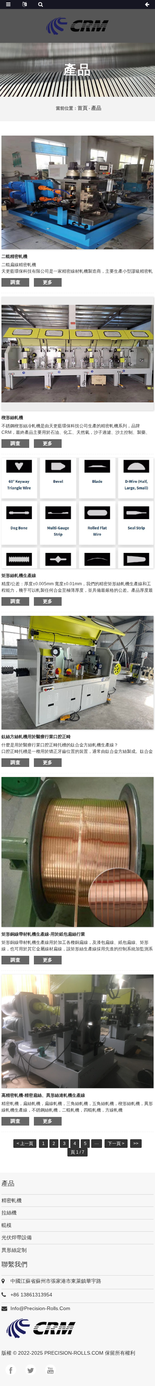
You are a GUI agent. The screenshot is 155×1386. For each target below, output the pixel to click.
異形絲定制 (14, 1250)
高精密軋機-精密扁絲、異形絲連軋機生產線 (43, 1095)
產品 (96, 108)
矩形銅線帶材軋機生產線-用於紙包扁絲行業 (43, 934)
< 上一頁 (25, 1143)
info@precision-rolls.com (40, 1308)
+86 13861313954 (31, 1295)
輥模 (6, 1225)
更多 (48, 282)
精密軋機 (11, 1200)
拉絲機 (9, 1212)
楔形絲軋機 (12, 417)
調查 (15, 282)
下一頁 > (116, 1143)
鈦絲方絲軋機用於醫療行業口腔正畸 (36, 736)
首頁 (83, 108)
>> (135, 1143)
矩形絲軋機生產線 (18, 575)
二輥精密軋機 (14, 256)
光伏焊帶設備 (16, 1237)
